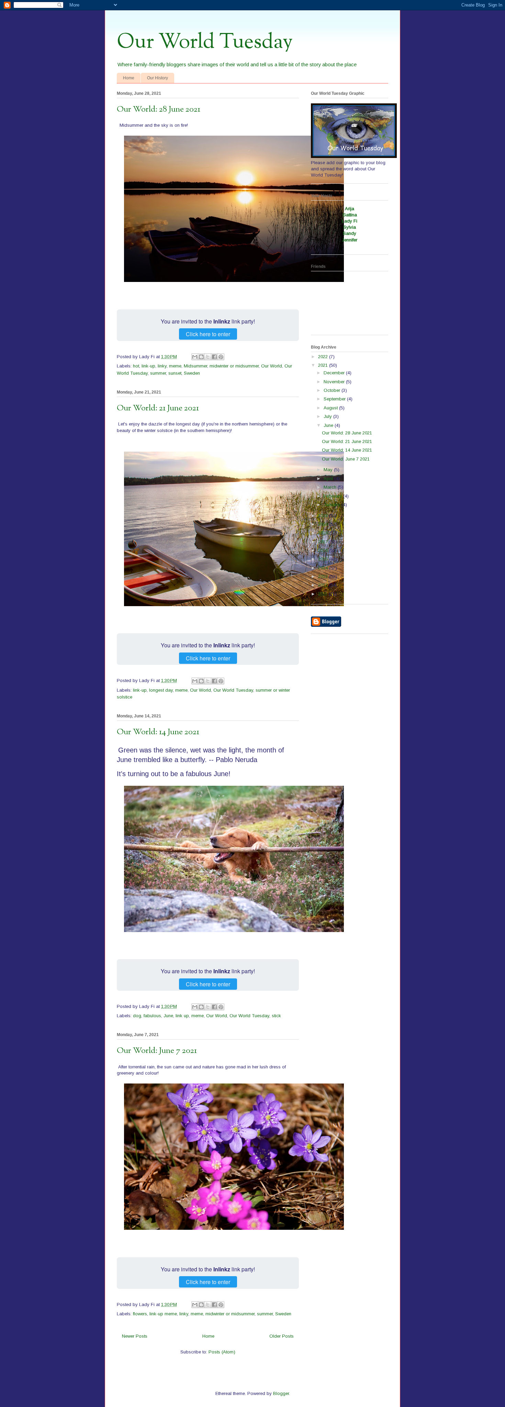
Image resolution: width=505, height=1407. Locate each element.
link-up (148, 365)
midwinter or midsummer (234, 365)
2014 (323, 567)
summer (158, 373)
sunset (174, 373)
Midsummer (195, 365)
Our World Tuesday (205, 42)
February (333, 496)
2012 (323, 585)
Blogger (281, 1393)
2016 (323, 550)
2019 (323, 524)
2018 (323, 532)
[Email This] (194, 356)
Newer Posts (134, 1336)
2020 (323, 515)
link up (182, 1015)
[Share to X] (207, 356)
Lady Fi (349, 221)
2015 (323, 558)
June (168, 1015)
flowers (140, 1313)
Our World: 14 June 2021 (158, 732)
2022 (323, 356)
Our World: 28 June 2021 (158, 109)
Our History (157, 78)
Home (128, 78)
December (335, 372)
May (329, 469)
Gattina (350, 214)
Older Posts (281, 1336)
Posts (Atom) (222, 1351)
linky (162, 365)
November (335, 381)
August (331, 407)
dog (137, 1015)
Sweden (192, 373)
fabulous (152, 1015)
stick (276, 1015)
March (331, 487)
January (332, 504)
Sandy (349, 233)
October (332, 390)
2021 (323, 365)
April (329, 478)
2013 (323, 576)
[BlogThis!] (201, 356)
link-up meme (163, 1313)
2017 (323, 541)
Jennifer (349, 239)
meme (175, 365)
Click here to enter (208, 334)
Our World (271, 365)
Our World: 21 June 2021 (158, 408)
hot (136, 365)
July (328, 416)
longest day (161, 690)
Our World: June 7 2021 (157, 1051)
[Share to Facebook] (214, 356)
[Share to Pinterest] (220, 356)
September (335, 398)
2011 (323, 594)
